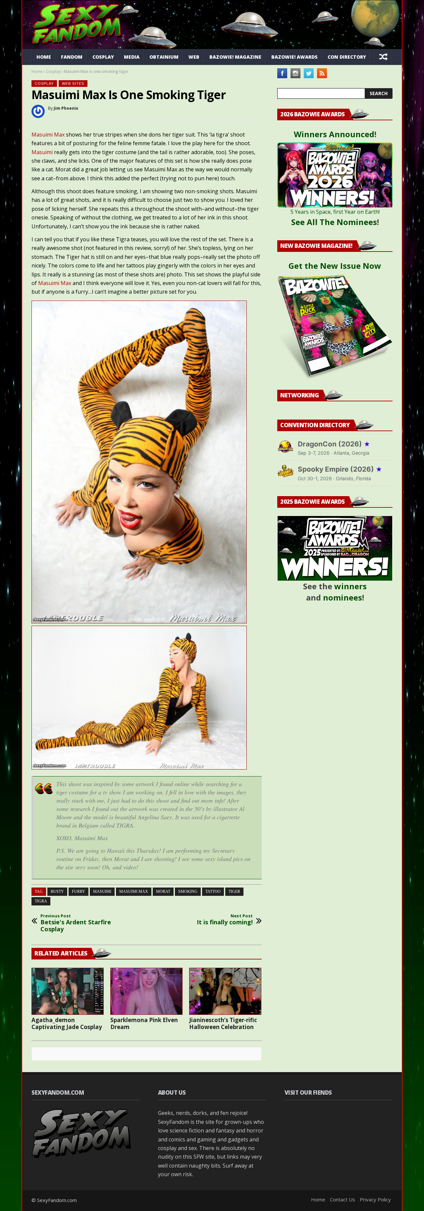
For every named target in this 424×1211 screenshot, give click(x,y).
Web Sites (73, 84)
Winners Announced (334, 134)
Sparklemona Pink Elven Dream (144, 1023)
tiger (234, 891)
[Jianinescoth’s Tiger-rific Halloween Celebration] (225, 991)
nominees (342, 597)
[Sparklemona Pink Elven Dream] (146, 991)
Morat (163, 891)
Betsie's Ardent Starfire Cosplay (75, 923)
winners (350, 586)
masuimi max (133, 891)
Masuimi (42, 152)
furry (78, 891)
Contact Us (342, 1199)
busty (57, 891)
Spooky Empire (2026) (340, 469)
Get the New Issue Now (335, 265)
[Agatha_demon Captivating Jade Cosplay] (67, 991)
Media (131, 57)
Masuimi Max (48, 134)
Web (193, 57)
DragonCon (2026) (334, 444)
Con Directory (347, 57)
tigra (41, 901)
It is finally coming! (225, 919)
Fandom (71, 57)
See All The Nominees (334, 221)
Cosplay (103, 57)
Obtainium (164, 57)
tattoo (213, 891)
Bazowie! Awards (294, 57)
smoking (187, 891)
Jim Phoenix (66, 108)
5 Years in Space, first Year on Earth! (335, 211)
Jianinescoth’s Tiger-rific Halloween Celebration (223, 1023)
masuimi (102, 891)
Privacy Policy (375, 1199)
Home (43, 57)
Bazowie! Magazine (235, 57)
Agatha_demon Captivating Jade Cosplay (66, 1023)
